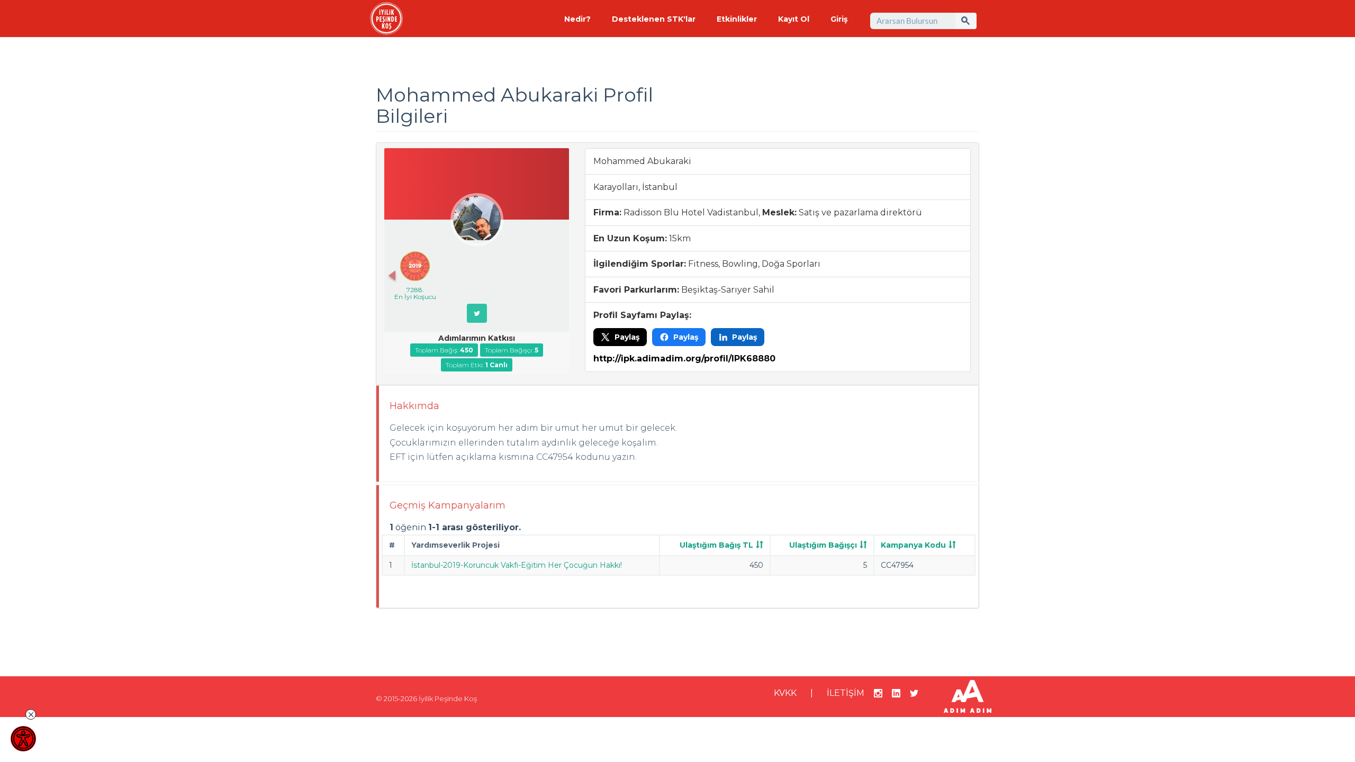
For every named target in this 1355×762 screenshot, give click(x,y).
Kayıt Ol (793, 19)
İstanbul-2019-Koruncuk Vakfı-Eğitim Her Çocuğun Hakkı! (516, 565)
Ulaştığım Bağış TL (716, 545)
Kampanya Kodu (913, 545)
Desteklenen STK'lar (653, 19)
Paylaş (627, 337)
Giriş (838, 19)
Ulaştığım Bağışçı (823, 545)
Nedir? (577, 19)
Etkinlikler (737, 19)
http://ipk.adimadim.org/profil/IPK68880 (684, 358)
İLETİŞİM (845, 693)
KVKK (785, 693)
